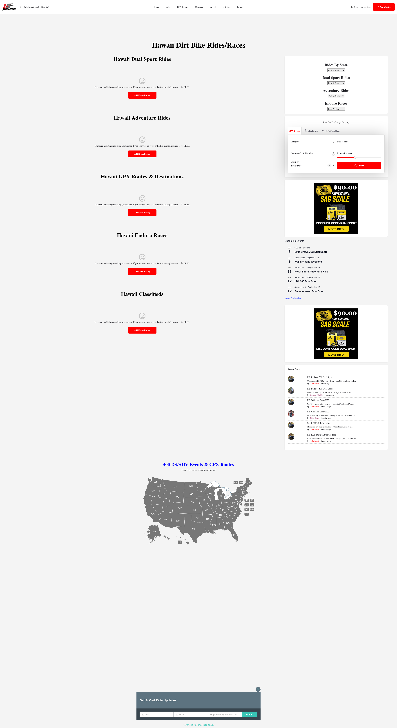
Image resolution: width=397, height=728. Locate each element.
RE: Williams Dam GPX (318, 400)
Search (361, 165)
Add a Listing (386, 6)
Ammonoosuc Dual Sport (309, 291)
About (213, 6)
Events (167, 6)
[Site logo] (9, 6)
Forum (240, 6)
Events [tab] (297, 130)
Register (367, 6)
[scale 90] (336, 207)
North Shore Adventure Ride (311, 271)
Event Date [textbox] (296, 165)
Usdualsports (314, 383)
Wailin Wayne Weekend (308, 261)
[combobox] (313, 142)
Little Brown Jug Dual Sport (310, 252)
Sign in (357, 6)
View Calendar (293, 298)
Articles (226, 6)
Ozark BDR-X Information (318, 423)
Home (156, 6)
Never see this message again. (198, 724)
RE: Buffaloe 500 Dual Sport (319, 377)
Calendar (199, 6)
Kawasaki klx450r (316, 395)
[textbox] (313, 142)
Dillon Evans (314, 418)
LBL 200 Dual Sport (305, 281)
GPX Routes (182, 6)
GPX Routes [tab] (313, 130)
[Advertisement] (198, 23)
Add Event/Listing (142, 95)
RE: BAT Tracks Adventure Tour (321, 434)
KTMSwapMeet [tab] (332, 130)
